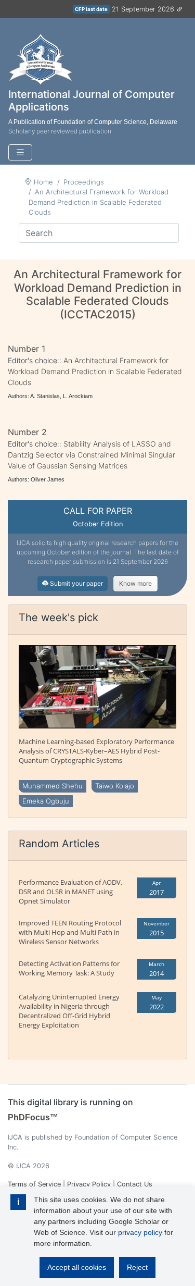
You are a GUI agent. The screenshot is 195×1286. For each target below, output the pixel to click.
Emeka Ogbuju (45, 801)
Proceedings (83, 182)
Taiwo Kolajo (114, 786)
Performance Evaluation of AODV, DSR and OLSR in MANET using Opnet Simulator (70, 891)
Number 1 (26, 348)
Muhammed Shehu (52, 786)
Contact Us (134, 1184)
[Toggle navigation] (20, 152)
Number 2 (27, 432)
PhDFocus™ (33, 1117)
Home (43, 182)
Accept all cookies (76, 1267)
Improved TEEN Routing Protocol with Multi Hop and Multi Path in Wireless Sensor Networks (70, 932)
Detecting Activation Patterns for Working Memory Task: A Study (69, 968)
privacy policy (140, 1232)
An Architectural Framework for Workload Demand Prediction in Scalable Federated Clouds (98, 202)
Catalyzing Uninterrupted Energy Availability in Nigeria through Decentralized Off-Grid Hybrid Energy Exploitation (69, 1011)
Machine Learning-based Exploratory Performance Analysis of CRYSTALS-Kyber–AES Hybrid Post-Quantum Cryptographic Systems (96, 751)
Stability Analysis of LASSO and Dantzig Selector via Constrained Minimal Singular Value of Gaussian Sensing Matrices (91, 454)
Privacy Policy (89, 1184)
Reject (137, 1267)
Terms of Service (34, 1184)
